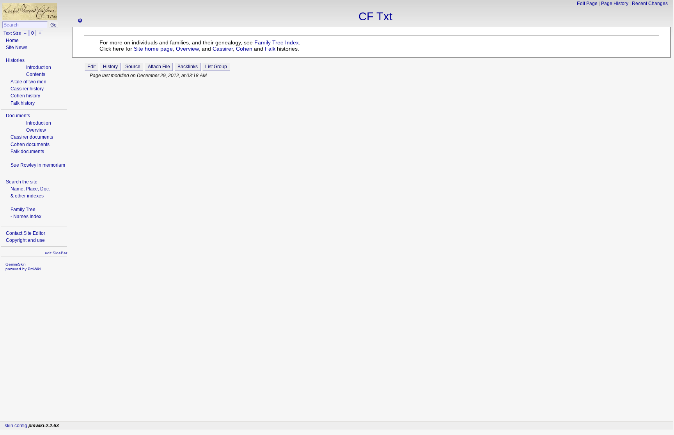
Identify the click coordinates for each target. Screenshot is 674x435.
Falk (270, 49)
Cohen (244, 49)
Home (12, 40)
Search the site (21, 182)
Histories (15, 60)
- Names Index (26, 216)
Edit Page (587, 3)
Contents (35, 74)
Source (132, 66)
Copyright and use (25, 240)
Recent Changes (650, 3)
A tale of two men (28, 82)
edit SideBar (56, 253)
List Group (216, 66)
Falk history (23, 103)
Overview (36, 130)
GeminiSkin (15, 264)
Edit (91, 66)
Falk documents (27, 151)
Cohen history (25, 96)
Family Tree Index (276, 42)
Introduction (38, 67)
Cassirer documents (32, 137)
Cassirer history (27, 89)
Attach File (159, 66)
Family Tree (23, 209)
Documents (18, 115)
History (110, 66)
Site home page (153, 49)
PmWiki (34, 269)
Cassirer (223, 49)
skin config (16, 425)
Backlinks (187, 66)
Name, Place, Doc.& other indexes (30, 192)
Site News (16, 47)
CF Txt (375, 16)
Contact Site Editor (25, 233)
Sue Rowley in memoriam (38, 165)
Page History (614, 3)
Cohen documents (30, 144)
